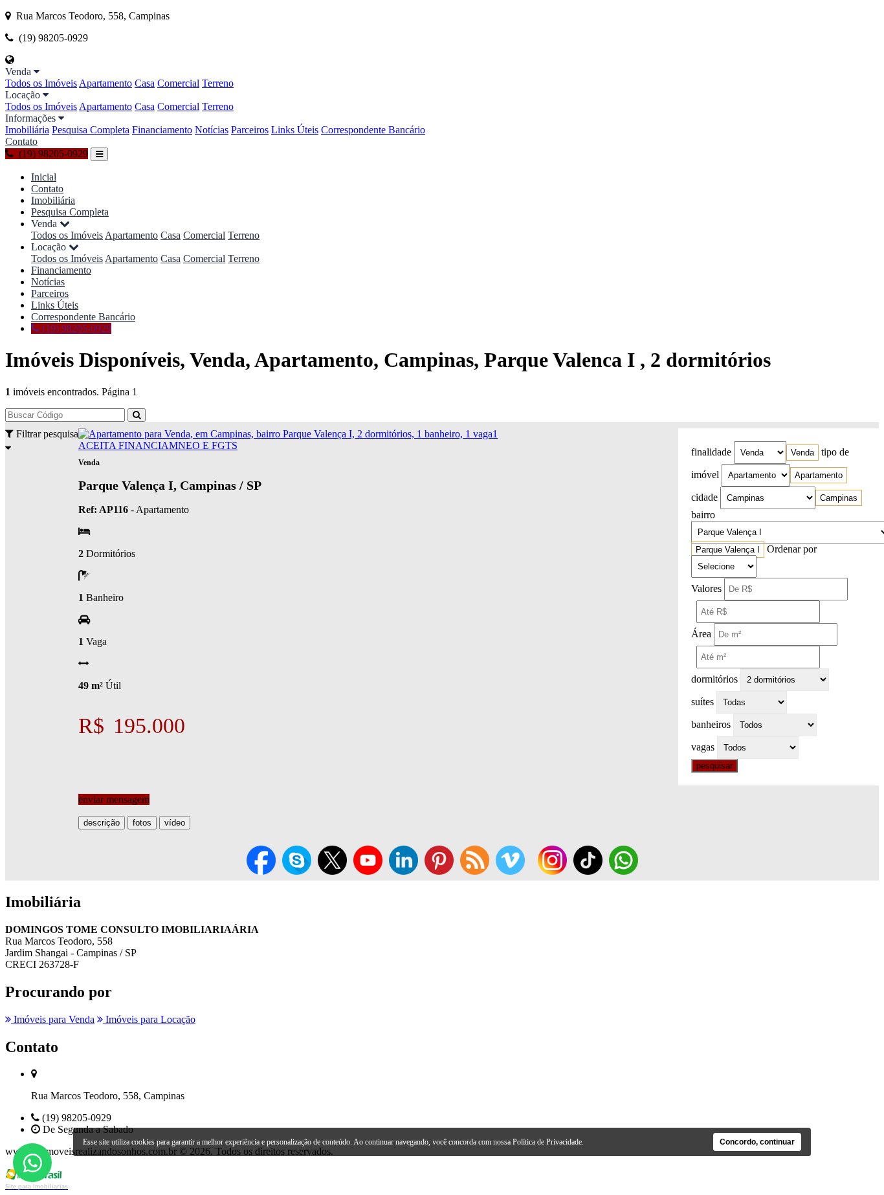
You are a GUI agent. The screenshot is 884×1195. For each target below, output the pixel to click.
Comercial (178, 83)
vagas (702, 746)
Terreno (218, 83)
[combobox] (802, 452)
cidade (704, 497)
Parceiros (250, 129)
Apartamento (105, 83)
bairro (703, 514)
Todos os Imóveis (41, 83)
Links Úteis (294, 129)
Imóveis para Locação (149, 1019)
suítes (702, 701)
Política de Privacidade (547, 1141)
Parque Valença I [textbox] (728, 549)
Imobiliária (27, 129)
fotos (142, 823)
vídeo (174, 823)
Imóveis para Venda (52, 1019)
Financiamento (162, 129)
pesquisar (714, 766)
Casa (145, 83)
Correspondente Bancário (373, 129)
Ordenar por (792, 548)
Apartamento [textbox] (819, 475)
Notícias (211, 129)
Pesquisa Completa (90, 129)
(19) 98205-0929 (75, 328)
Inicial (43, 176)
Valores (706, 588)
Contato (21, 141)
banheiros (711, 724)
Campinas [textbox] (838, 498)
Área (701, 633)
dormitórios (714, 679)
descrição (101, 823)
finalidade (711, 451)
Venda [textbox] (802, 452)
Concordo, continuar (757, 1141)
